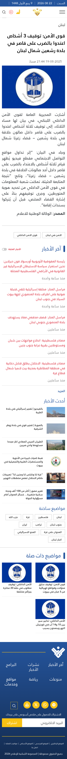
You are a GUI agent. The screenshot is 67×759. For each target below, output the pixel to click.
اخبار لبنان (57, 539)
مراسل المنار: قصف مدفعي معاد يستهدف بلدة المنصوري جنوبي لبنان (36, 319)
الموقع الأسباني (26, 743)
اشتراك (12, 723)
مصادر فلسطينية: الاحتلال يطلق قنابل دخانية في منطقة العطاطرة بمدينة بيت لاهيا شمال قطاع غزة (35, 368)
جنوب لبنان (56, 524)
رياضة (33, 679)
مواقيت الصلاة (11, 743)
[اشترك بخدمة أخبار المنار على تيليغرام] (53, 705)
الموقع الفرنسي (41, 743)
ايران (24, 524)
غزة (28, 517)
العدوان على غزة (53, 532)
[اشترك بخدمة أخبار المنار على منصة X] (36, 705)
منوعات (56, 679)
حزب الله (13, 517)
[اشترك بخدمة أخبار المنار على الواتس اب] (45, 705)
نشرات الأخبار (33, 667)
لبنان (61, 24)
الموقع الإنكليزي (57, 743)
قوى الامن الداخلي (27, 235)
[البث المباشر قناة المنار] (27, 705)
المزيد (61, 391)
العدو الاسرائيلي (27, 532)
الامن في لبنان (54, 235)
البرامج (11, 664)
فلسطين (43, 517)
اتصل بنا (35, 747)
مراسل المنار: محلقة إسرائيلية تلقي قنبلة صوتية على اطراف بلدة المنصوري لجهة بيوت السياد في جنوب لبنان (36, 294)
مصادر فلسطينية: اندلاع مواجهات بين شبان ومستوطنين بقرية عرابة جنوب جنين (36, 342)
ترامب (38, 524)
